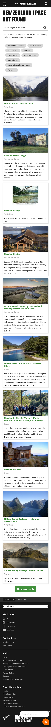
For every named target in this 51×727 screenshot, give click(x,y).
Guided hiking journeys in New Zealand (23, 570)
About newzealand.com (12, 660)
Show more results (25, 589)
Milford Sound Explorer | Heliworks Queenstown (21, 520)
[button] (4, 4)
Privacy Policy (8, 673)
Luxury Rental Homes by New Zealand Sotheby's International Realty (23, 307)
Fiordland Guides (12, 469)
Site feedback (8, 642)
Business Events (9, 700)
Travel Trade (8, 697)
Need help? (7, 645)
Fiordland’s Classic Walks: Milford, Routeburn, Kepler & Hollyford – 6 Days (23, 419)
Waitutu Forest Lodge (15, 155)
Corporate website (10, 704)
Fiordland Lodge (12, 210)
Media (5, 691)
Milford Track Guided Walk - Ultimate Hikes (22, 364)
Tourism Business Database (14, 707)
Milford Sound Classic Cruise (18, 103)
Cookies (6, 676)
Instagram (10, 622)
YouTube (10, 630)
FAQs (5, 657)
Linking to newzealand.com (14, 667)
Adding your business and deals (16, 663)
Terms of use (8, 670)
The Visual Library (10, 694)
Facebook (10, 626)
